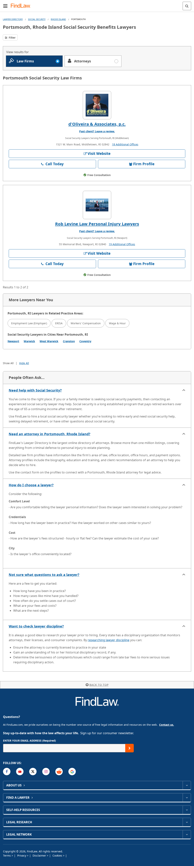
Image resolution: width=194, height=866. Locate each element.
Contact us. (166, 724)
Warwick (29, 341)
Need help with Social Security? (35, 390)
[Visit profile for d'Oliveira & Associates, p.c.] (97, 105)
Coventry (85, 341)
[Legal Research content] (187, 822)
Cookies (57, 855)
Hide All (24, 363)
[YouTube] (19, 771)
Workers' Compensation (86, 323)
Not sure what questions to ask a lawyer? (44, 574)
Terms (7, 855)
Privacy (22, 855)
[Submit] (129, 748)
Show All (8, 363)
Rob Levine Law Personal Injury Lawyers (97, 224)
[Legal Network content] (187, 834)
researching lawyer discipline (108, 640)
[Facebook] (6, 771)
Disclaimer (40, 855)
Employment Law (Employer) (29, 323)
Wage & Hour (117, 323)
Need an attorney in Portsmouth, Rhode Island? (49, 434)
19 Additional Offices (122, 244)
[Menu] (5, 6)
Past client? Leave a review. (97, 131)
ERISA (59, 323)
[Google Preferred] (72, 771)
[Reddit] (59, 771)
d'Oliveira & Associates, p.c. (97, 124)
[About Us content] (187, 785)
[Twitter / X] (33, 771)
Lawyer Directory (13, 19)
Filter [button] (12, 37)
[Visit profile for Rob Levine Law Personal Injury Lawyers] (97, 205)
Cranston (69, 341)
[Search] (187, 6)
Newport (13, 341)
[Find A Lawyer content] (187, 797)
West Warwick (49, 341)
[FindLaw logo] (22, 5)
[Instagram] (46, 771)
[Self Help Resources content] (187, 810)
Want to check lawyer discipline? (36, 626)
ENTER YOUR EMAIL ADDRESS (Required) (29, 740)
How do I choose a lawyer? (31, 485)
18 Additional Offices (125, 144)
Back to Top (99, 685)
